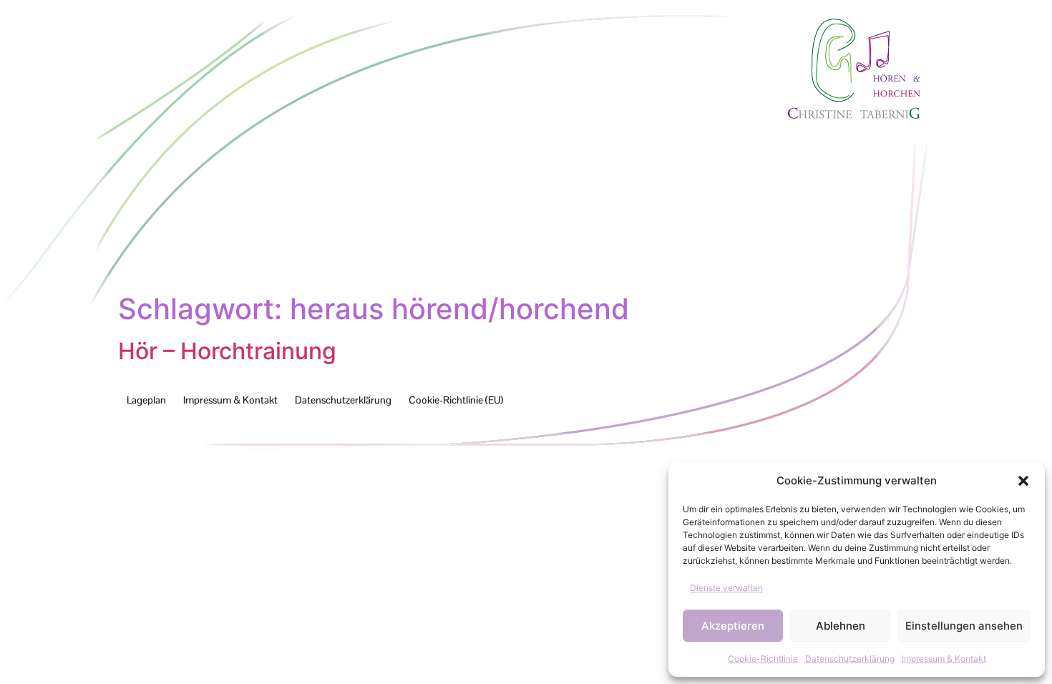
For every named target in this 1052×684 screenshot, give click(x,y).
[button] (1023, 481)
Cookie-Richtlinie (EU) (456, 400)
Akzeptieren (732, 625)
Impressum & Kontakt (944, 658)
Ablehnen (840, 625)
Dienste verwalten (726, 587)
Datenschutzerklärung (850, 658)
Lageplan (146, 400)
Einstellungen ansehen (964, 625)
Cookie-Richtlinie (763, 658)
